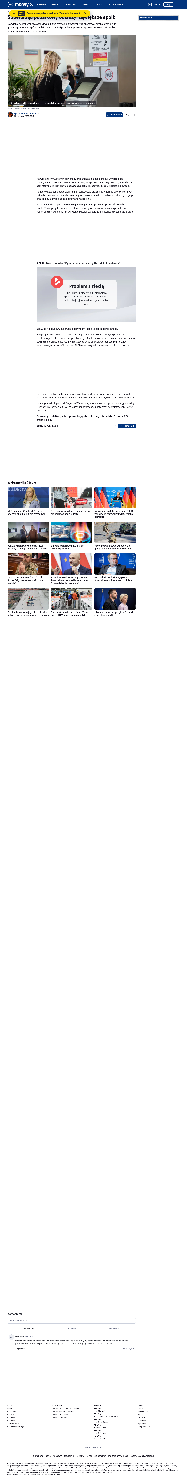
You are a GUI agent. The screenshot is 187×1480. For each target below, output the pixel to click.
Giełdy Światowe (144, 1427)
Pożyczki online (100, 1427)
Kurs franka (11, 1418)
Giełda (40, 4)
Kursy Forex (142, 1421)
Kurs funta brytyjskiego (15, 1427)
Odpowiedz (20, 1349)
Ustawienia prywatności (142, 1456)
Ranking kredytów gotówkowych (106, 1417)
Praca (99, 4)
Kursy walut (11, 1412)
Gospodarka (115, 4)
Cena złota (142, 1409)
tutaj (58, 1474)
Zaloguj (168, 4)
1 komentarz (116, 114)
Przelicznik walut (13, 1424)
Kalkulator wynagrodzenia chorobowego (65, 1409)
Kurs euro (10, 1415)
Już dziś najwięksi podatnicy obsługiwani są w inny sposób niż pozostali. (77, 204)
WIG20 (140, 1415)
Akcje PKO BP (143, 1412)
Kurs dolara (11, 1421)
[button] (157, 4)
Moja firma (70, 4)
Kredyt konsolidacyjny (102, 1411)
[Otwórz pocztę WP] (150, 4)
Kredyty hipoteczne (101, 1422)
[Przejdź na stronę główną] (10, 6)
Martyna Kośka (28, 113)
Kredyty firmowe (100, 1433)
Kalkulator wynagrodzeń (60, 1415)
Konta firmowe (99, 1438)
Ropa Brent (142, 1424)
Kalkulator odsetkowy (59, 1418)
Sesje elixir (141, 1418)
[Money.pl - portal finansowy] (26, 4)
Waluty (54, 4)
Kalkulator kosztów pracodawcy (62, 1412)
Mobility (87, 4)
